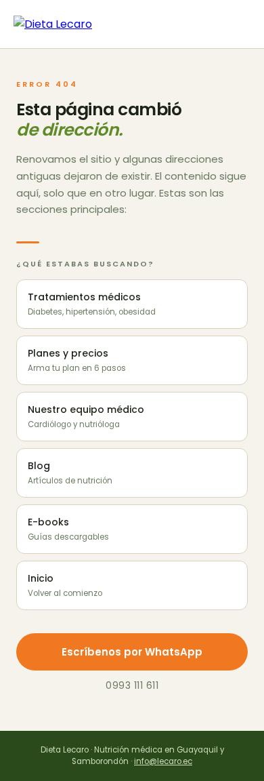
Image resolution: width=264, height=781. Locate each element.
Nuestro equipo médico (86, 416)
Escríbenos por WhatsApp (132, 652)
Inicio (65, 585)
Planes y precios (77, 360)
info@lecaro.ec (163, 761)
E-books (68, 528)
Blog (70, 472)
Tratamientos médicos (92, 303)
